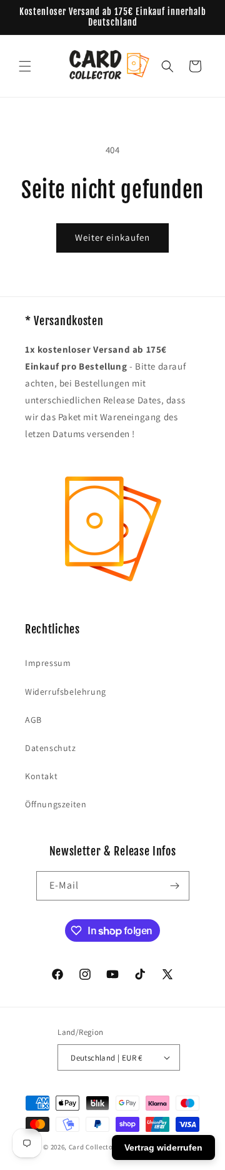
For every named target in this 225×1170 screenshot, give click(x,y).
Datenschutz (50, 748)
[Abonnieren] (175, 885)
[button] (25, 66)
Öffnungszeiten (55, 804)
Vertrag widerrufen (163, 1147)
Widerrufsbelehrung (65, 691)
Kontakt (41, 776)
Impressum (48, 662)
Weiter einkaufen (112, 237)
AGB (33, 719)
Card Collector (92, 1146)
